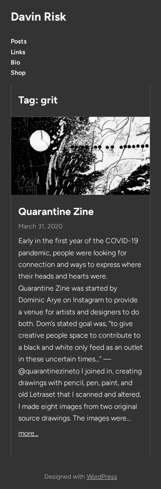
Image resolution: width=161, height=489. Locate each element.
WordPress (102, 476)
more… (28, 433)
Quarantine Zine (56, 212)
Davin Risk (38, 16)
